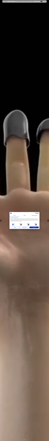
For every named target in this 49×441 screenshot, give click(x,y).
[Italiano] (44, 1)
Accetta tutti (34, 227)
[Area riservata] (41, 1)
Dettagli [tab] (24, 215)
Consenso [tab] (14, 215)
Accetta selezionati (24, 227)
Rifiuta (15, 227)
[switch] (27, 224)
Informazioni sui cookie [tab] (34, 215)
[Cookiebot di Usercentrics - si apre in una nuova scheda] (36, 213)
